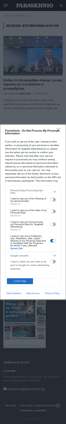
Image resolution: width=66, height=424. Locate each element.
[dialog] (33, 212)
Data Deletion (14, 293)
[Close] (59, 131)
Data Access (33, 293)
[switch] (53, 199)
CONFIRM (20, 281)
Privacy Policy (52, 293)
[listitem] (33, 191)
